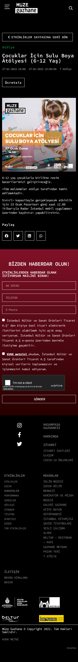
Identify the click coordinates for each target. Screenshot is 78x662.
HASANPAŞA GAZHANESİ (51, 426)
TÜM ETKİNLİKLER (15, 528)
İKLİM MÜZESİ (53, 481)
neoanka (71, 647)
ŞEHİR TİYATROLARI (57, 523)
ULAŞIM (48, 455)
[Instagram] (19, 425)
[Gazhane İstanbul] (26, 8)
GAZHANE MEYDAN (55, 547)
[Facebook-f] (19, 434)
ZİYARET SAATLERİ (56, 451)
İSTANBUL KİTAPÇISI (58, 519)
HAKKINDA (50, 436)
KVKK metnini (17, 354)
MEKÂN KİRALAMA (15, 578)
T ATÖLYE (50, 556)
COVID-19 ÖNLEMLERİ (58, 460)
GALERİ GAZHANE (55, 505)
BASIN (8, 582)
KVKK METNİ (10, 639)
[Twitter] (19, 444)
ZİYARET (49, 445)
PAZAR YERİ (51, 551)
